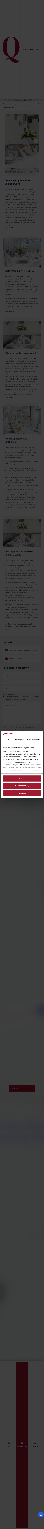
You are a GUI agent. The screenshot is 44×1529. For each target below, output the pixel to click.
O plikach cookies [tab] (34, 740)
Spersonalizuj (20, 786)
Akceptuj (22, 778)
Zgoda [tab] (7, 740)
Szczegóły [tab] (19, 740)
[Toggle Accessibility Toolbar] (41, 1515)
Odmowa (22, 793)
